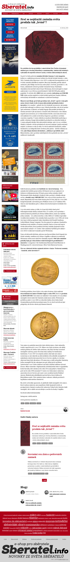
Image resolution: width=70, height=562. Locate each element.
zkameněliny (56, 530)
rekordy (39, 13)
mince (35, 521)
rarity (47, 13)
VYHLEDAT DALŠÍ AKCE (11, 271)
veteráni (5, 530)
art (24, 13)
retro (30, 528)
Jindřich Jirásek (30, 491)
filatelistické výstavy (43, 518)
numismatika (15, 13)
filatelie (5, 13)
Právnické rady (62, 7)
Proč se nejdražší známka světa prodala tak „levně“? (48, 427)
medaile (29, 521)
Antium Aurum (26, 515)
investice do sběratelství (38, 473)
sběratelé (64, 13)
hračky (65, 518)
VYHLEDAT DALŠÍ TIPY (11, 367)
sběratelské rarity (39, 528)
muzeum (50, 521)
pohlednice (51, 525)
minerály (41, 521)
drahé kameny (23, 518)
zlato (47, 473)
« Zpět (44, 480)
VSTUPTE (10, 24)
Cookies (64, 539)
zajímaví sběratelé (48, 530)
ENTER (10, 32)
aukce (22, 403)
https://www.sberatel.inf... (10, 267)
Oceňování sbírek (61, 5)
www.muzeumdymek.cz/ (10, 335)
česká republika (10, 301)
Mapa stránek (14, 539)
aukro (38, 515)
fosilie (50, 518)
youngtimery (38, 530)
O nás (5, 539)
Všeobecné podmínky (36, 539)
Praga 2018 (12, 528)
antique (31, 13)
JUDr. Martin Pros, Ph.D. (56, 491)
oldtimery (43, 525)
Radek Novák (25, 411)
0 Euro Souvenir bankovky (11, 515)
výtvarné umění (25, 530)
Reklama (24, 539)
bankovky (50, 515)
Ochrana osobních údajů (52, 539)
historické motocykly (57, 518)
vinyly (10, 530)
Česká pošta (37, 533)
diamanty (15, 518)
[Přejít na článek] (25, 433)
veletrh (55, 13)
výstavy (15, 530)
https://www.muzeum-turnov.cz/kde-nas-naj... (10, 364)
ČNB (44, 533)
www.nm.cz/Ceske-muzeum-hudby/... (10, 349)
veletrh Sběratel (60, 527)
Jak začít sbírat (62, 9)
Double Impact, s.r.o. (63, 559)
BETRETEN (10, 40)
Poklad (57, 525)
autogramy (43, 515)
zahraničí (10, 304)
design (9, 518)
